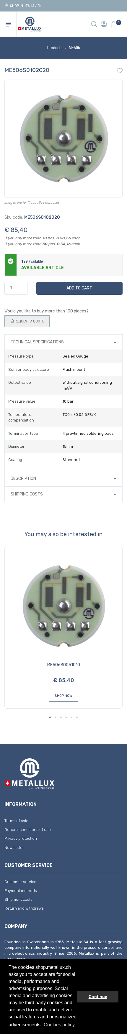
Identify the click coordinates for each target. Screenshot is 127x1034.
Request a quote (29, 321)
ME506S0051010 (63, 664)
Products (55, 47)
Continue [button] (98, 996)
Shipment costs (18, 899)
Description (23, 478)
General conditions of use (27, 829)
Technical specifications (37, 342)
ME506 (74, 47)
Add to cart (79, 288)
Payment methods (20, 890)
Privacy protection (20, 838)
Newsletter (14, 847)
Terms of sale (16, 821)
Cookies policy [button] (59, 1024)
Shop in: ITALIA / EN (25, 6)
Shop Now (63, 696)
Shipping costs (27, 494)
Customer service (20, 882)
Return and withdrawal (24, 908)
